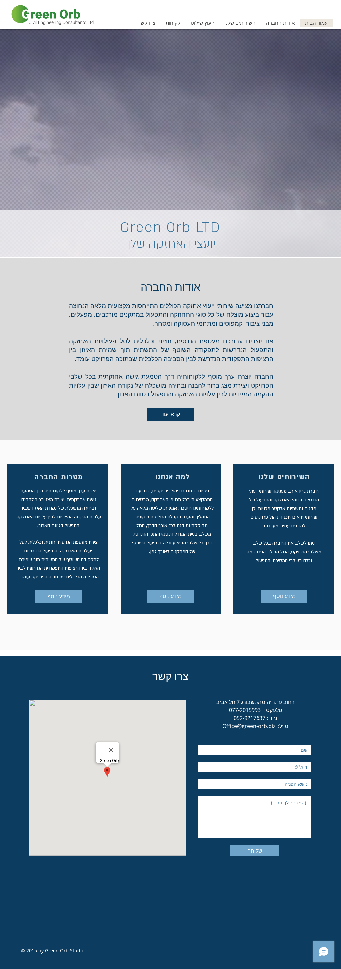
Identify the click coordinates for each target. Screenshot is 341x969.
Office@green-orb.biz (248, 726)
